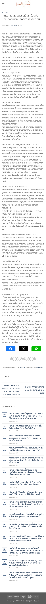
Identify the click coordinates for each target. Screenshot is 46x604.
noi (21, 26)
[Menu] (3, 4)
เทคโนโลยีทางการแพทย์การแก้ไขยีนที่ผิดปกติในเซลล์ (34, 390)
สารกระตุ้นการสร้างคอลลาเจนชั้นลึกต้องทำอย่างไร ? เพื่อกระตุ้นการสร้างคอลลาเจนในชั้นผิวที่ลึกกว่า (25, 526)
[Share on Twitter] (21, 359)
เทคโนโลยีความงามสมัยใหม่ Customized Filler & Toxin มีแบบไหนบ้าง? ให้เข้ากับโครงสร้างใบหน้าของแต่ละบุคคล (25, 575)
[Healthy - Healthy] (23, 4)
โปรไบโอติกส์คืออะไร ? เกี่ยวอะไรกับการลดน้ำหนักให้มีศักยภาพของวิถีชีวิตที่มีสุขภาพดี (26, 493)
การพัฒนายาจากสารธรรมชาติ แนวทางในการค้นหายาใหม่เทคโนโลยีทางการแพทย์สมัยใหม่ (11, 390)
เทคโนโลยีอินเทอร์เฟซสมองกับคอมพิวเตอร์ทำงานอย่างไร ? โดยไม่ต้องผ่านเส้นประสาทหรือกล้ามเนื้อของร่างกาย (26, 504)
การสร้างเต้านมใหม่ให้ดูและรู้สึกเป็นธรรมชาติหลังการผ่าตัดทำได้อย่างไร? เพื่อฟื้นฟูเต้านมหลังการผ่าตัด (26, 460)
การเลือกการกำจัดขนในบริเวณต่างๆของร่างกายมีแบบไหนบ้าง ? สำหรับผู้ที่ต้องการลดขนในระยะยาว (25, 438)
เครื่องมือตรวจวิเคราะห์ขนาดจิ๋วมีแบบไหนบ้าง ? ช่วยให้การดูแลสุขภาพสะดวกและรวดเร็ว (26, 515)
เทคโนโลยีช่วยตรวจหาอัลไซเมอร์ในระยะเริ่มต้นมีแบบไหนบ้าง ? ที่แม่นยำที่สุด (25, 427)
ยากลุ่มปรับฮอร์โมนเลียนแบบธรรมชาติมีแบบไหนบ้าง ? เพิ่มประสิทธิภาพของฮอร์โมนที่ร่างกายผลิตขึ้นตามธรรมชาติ (26, 538)
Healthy (5, 13)
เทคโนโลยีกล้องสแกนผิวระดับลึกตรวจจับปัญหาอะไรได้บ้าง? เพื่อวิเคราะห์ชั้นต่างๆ (25, 483)
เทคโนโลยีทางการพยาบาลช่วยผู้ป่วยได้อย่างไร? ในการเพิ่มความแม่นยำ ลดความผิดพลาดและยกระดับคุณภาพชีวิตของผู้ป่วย (26, 550)
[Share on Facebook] (17, 359)
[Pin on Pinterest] (29, 359)
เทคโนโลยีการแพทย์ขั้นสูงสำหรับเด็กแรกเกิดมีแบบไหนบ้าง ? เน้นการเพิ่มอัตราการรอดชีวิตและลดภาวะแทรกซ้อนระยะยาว (26, 415)
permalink (39, 367)
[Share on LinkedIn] (34, 359)
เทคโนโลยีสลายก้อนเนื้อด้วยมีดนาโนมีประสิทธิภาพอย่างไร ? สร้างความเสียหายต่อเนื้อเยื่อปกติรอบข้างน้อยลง (26, 472)
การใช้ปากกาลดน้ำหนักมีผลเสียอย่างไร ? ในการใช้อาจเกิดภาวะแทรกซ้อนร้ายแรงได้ (26, 449)
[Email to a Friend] (25, 359)
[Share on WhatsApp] (12, 359)
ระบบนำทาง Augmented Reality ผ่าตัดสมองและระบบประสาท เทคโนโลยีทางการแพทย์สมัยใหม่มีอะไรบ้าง (25, 562)
